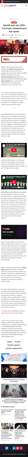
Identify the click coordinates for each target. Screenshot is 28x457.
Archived (16, 19)
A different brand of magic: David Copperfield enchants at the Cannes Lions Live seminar (20, 434)
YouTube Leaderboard (14, 345)
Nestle (10, 341)
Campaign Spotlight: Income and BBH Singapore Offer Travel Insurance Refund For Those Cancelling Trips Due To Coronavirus (21, 414)
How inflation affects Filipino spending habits (7, 411)
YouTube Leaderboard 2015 (14, 348)
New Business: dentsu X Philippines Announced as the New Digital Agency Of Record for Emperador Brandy (7, 434)
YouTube (18, 341)
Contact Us (5, 454)
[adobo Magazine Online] (10, 5)
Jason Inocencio (8, 35)
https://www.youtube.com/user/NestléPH (11, 313)
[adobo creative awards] (14, 59)
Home (12, 19)
